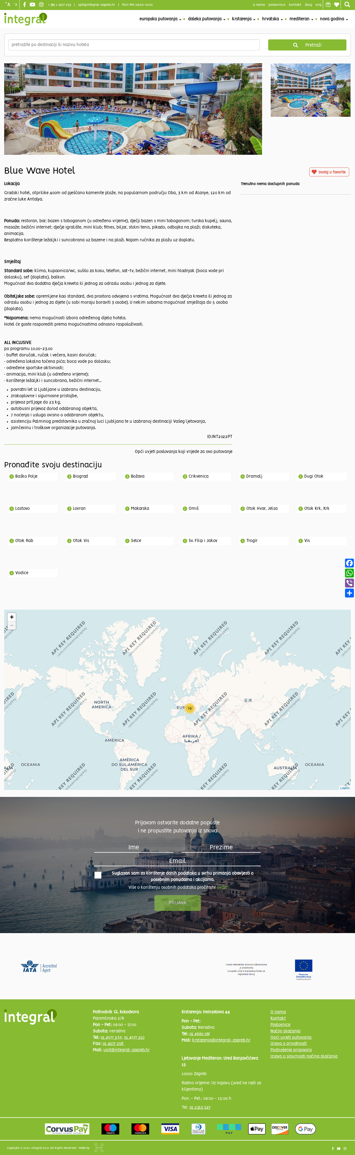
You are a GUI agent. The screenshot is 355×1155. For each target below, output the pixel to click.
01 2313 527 (200, 1108)
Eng (318, 4)
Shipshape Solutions (99, 1148)
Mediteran (300, 19)
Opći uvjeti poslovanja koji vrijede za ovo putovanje (183, 452)
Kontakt (295, 4)
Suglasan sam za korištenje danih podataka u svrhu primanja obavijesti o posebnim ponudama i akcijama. (182, 877)
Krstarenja (242, 19)
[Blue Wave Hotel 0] (133, 123)
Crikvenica (199, 476)
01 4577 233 (111, 1038)
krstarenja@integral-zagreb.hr (221, 1040)
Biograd (80, 476)
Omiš (194, 509)
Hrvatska (271, 19)
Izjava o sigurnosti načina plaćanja (304, 1056)
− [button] (12, 625)
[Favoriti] (336, 4)
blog (308, 4)
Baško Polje (26, 476)
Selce (136, 541)
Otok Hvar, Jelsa (262, 509)
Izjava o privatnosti (288, 1044)
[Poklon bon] (328, 4)
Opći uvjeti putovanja (290, 1038)
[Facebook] (25, 5)
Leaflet (344, 788)
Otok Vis (81, 541)
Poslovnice (280, 1025)
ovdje (222, 888)
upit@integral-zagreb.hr (96, 4)
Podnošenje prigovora (291, 1050)
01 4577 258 (114, 1044)
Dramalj (254, 476)
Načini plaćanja (285, 1031)
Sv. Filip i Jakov (203, 541)
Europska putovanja (159, 19)
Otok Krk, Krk (317, 509)
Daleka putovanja (205, 19)
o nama (259, 4)
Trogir (252, 541)
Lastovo (22, 509)
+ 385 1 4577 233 (59, 4)
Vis (307, 541)
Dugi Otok (314, 476)
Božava (137, 476)
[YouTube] (33, 5)
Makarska (140, 509)
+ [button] (12, 617)
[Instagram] (42, 5)
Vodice (21, 573)
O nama (278, 1012)
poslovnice (276, 4)
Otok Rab (24, 541)
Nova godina (332, 19)
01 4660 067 (199, 1034)
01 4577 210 (134, 1038)
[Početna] (25, 19)
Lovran (79, 509)
